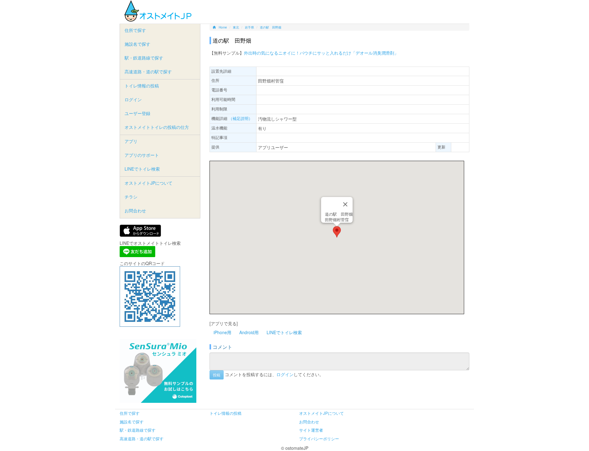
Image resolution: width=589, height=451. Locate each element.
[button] (337, 231)
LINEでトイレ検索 (284, 332)
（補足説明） (240, 118)
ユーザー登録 (137, 113)
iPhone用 (222, 332)
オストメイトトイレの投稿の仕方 (157, 127)
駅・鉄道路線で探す (144, 58)
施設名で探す (137, 44)
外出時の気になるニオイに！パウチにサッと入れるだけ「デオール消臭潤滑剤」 (321, 53)
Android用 (249, 332)
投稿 (216, 374)
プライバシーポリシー (319, 438)
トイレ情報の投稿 (142, 86)
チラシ (131, 197)
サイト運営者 (311, 430)
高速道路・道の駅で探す (148, 71)
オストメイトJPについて (148, 183)
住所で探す (135, 30)
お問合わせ (135, 210)
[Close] (345, 204)
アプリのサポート (142, 155)
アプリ (131, 141)
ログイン (285, 374)
